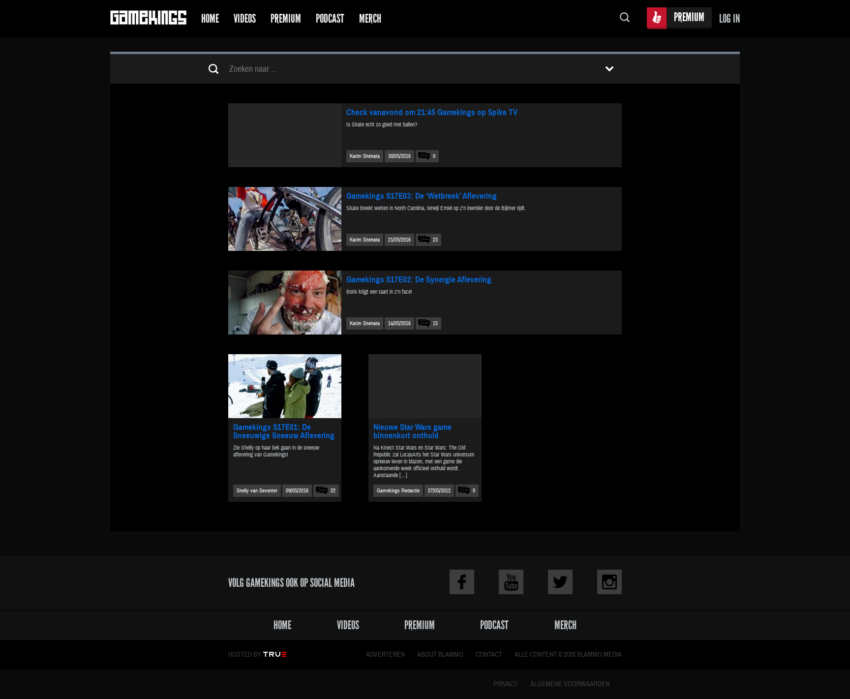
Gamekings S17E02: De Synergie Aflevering (418, 279)
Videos (245, 18)
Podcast (330, 18)
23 (435, 239)
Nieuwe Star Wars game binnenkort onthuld (412, 431)
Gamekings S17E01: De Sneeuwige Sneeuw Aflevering (283, 431)
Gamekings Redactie (398, 490)
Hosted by (244, 654)
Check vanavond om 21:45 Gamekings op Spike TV (431, 112)
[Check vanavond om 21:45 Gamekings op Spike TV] (284, 135)
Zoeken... (624, 18)
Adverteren (385, 654)
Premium (286, 18)
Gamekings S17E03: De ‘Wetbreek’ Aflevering (421, 196)
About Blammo (440, 654)
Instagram (609, 582)
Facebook (462, 582)
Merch (370, 18)
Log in (729, 18)
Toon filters (609, 69)
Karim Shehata (365, 156)
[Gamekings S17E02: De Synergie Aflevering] (284, 302)
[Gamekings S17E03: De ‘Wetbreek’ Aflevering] (284, 219)
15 (435, 323)
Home (210, 18)
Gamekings (148, 18)
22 (333, 490)
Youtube (511, 582)
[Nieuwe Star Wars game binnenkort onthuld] (425, 386)
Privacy (505, 684)
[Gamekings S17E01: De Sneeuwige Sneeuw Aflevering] (284, 386)
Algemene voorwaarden (569, 684)
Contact (489, 654)
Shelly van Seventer (257, 490)
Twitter (560, 582)
